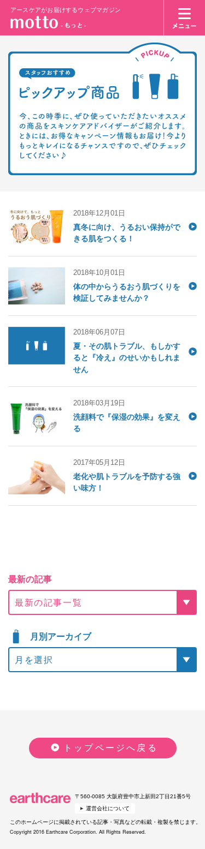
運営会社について (108, 808)
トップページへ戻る (110, 747)
